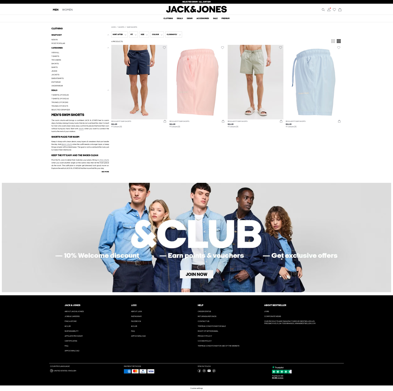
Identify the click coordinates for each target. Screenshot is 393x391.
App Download (72, 351)
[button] (139, 82)
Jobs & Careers (72, 316)
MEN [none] (55, 9)
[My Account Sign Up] (196, 237)
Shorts (121, 27)
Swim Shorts (132, 27)
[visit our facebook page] (199, 372)
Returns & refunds (207, 316)
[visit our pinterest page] (214, 372)
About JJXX (136, 311)
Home (113, 27)
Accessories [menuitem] (202, 18)
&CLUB (68, 326)
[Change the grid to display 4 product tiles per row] (339, 41)
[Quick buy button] (165, 121)
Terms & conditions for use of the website (218, 346)
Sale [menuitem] (215, 18)
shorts (81, 129)
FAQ (66, 346)
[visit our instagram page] (204, 372)
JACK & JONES (72, 305)
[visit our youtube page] (209, 372)
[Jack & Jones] (196, 12)
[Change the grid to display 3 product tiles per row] (333, 41)
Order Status (204, 311)
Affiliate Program (74, 336)
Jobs (266, 311)
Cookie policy (205, 341)
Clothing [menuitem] (168, 18)
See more (105, 172)
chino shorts (104, 160)
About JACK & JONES (74, 311)
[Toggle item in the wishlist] (164, 47)
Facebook (136, 321)
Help (200, 305)
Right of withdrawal (208, 331)
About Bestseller (275, 305)
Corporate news (272, 316)
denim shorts (67, 144)
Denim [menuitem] (190, 18)
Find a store (71, 321)
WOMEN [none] (67, 9)
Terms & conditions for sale (212, 326)
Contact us (203, 321)
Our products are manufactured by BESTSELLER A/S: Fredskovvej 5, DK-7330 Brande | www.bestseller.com (289, 322)
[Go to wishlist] (334, 11)
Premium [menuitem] (226, 18)
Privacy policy (205, 336)
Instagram (136, 316)
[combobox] (119, 34)
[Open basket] (339, 10)
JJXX (134, 305)
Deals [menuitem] (180, 18)
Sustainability (71, 331)
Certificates (71, 341)
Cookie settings (196, 388)
